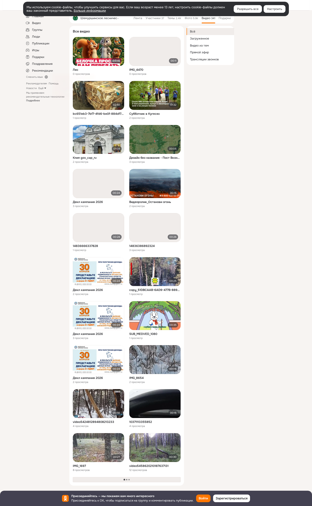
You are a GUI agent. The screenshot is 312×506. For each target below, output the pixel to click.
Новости (31, 88)
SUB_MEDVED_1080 (143, 334)
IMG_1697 (79, 466)
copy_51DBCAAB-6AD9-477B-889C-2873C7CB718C (155, 290)
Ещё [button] (41, 88)
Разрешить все (248, 9)
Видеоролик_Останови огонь (150, 202)
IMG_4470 (136, 70)
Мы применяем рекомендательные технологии (45, 96)
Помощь (54, 83)
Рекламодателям (36, 83)
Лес (75, 70)
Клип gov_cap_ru (85, 158)
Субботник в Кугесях (144, 114)
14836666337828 (85, 246)
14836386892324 (142, 246)
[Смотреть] (98, 51)
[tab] (138, 18)
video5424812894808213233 (93, 422)
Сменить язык (34, 77)
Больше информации (90, 11)
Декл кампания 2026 (88, 202)
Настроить (274, 9)
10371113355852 (140, 422)
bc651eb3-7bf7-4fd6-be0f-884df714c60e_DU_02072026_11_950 (98, 114)
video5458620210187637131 (149, 466)
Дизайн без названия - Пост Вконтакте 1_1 (155, 158)
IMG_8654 (136, 378)
